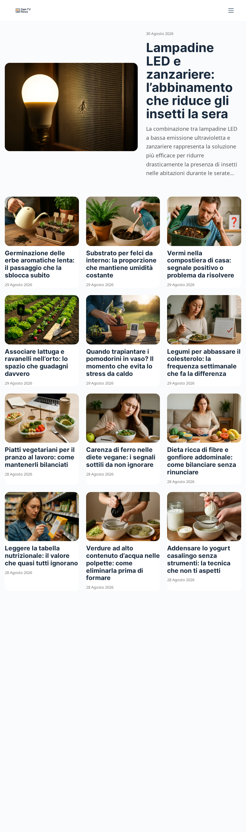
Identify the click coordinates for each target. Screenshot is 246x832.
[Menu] (231, 10)
